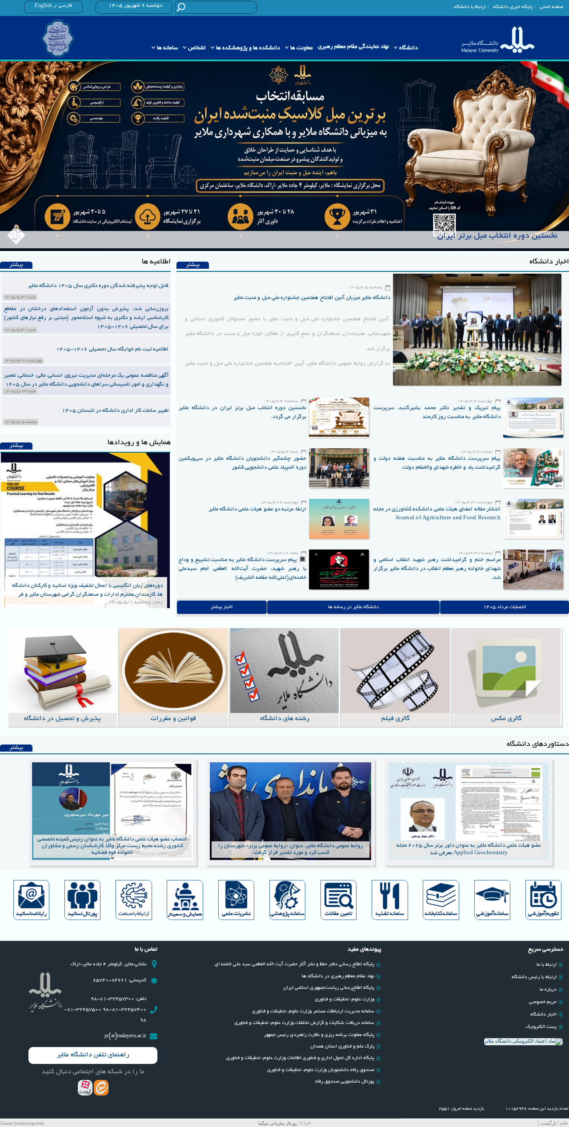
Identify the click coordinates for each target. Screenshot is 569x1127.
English (43, 6)
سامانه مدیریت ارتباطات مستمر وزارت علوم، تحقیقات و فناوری (313, 1011)
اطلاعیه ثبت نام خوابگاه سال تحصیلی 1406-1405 (112, 349)
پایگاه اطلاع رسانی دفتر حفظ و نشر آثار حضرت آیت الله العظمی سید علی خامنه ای (294, 964)
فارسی (65, 5)
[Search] (180, 6)
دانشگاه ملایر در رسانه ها (353, 607)
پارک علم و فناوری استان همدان (342, 1046)
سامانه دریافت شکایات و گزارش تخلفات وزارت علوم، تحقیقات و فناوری (304, 1023)
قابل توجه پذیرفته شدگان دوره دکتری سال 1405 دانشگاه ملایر (98, 286)
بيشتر (193, 265)
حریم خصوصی (543, 1002)
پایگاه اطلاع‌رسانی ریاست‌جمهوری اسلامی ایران (328, 988)
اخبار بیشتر (221, 607)
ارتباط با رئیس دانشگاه (534, 977)
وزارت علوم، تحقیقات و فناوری (344, 999)
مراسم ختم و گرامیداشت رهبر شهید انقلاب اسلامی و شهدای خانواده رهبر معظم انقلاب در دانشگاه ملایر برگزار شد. (437, 569)
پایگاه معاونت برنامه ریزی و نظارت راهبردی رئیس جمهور (319, 1035)
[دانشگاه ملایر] (498, 39)
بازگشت (548, 1123)
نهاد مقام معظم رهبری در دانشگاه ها (338, 976)
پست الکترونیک (541, 1027)
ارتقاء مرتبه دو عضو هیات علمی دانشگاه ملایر (257, 509)
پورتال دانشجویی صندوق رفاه (344, 1081)
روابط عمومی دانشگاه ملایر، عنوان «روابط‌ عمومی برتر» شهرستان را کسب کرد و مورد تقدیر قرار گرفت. (290, 849)
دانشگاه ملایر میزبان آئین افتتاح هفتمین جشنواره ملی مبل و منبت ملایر (311, 298)
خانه (564, 1123)
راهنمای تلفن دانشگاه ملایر (93, 1055)
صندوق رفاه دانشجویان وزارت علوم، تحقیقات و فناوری (320, 1070)
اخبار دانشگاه (543, 1014)
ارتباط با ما (547, 965)
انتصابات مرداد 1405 (504, 607)
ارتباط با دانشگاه (470, 7)
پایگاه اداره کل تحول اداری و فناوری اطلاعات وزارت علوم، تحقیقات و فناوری (300, 1058)
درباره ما (548, 989)
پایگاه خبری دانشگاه (513, 7)
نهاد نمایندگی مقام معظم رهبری (353, 47)
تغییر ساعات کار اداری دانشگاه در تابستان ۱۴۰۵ (115, 411)
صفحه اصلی (551, 7)
